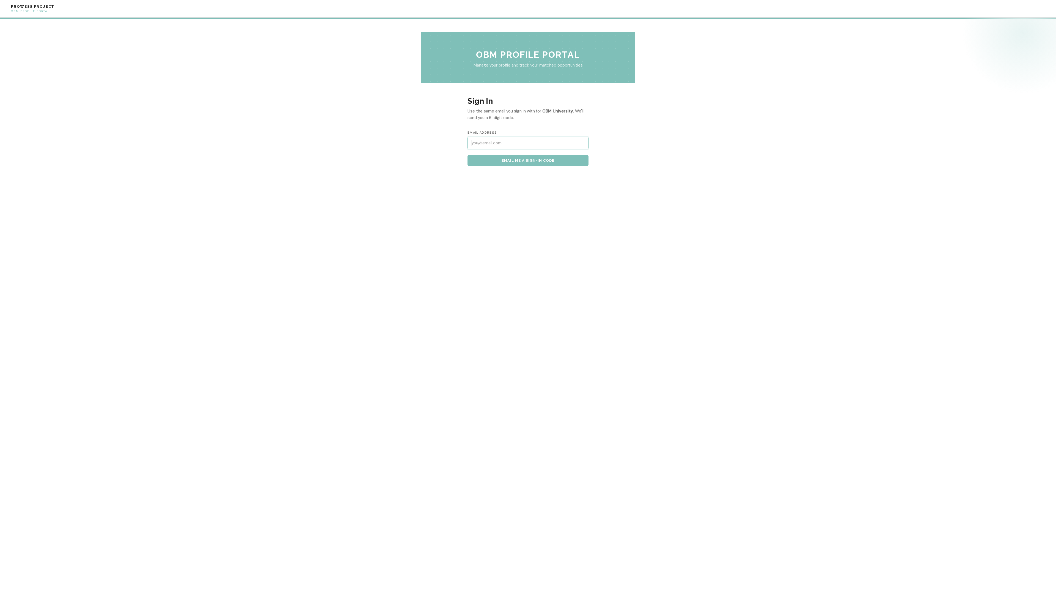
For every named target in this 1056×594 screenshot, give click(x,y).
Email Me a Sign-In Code (528, 160)
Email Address (482, 132)
